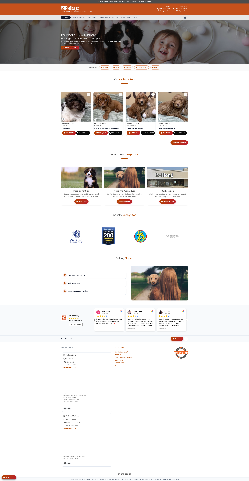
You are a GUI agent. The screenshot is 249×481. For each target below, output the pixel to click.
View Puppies (81, 201)
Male (66, 126)
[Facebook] (65, 408)
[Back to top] (186, 339)
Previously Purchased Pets (109, 17)
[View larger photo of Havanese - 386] (88, 94)
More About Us (167, 201)
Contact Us (119, 360)
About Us (118, 355)
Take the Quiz (124, 201)
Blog (135, 17)
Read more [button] (100, 328)
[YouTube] (69, 408)
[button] (186, 320)
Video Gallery (92, 17)
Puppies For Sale (78, 17)
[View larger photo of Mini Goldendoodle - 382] (185, 94)
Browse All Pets (179, 142)
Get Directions (70, 367)
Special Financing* (121, 352)
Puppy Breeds (125, 17)
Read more (95, 43)
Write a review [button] (76, 324)
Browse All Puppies (70, 47)
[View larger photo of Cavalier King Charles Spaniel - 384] (120, 94)
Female (131, 126)
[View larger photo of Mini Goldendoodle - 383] (153, 94)
